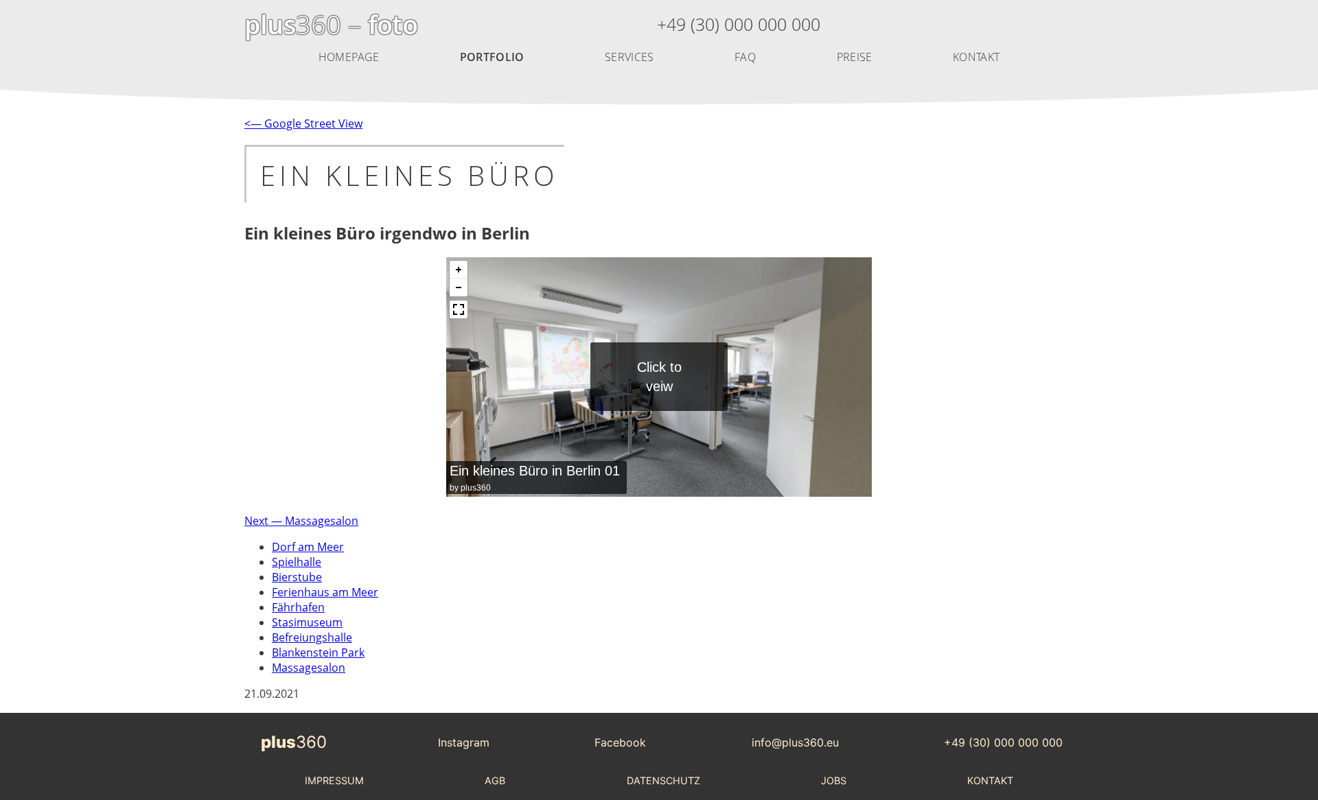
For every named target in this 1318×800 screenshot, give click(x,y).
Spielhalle (296, 561)
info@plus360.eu (795, 742)
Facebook (620, 742)
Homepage (349, 56)
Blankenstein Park (318, 652)
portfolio (492, 56)
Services (629, 56)
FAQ (745, 56)
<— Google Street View (303, 123)
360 (294, 742)
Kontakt (976, 56)
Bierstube (297, 577)
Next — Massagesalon (301, 520)
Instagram (463, 742)
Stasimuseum (307, 622)
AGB (495, 780)
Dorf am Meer (308, 546)
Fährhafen (298, 607)
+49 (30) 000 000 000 (1003, 742)
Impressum (334, 780)
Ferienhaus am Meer (325, 592)
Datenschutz (663, 780)
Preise (854, 56)
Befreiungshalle (312, 637)
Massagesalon (308, 667)
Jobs (833, 780)
